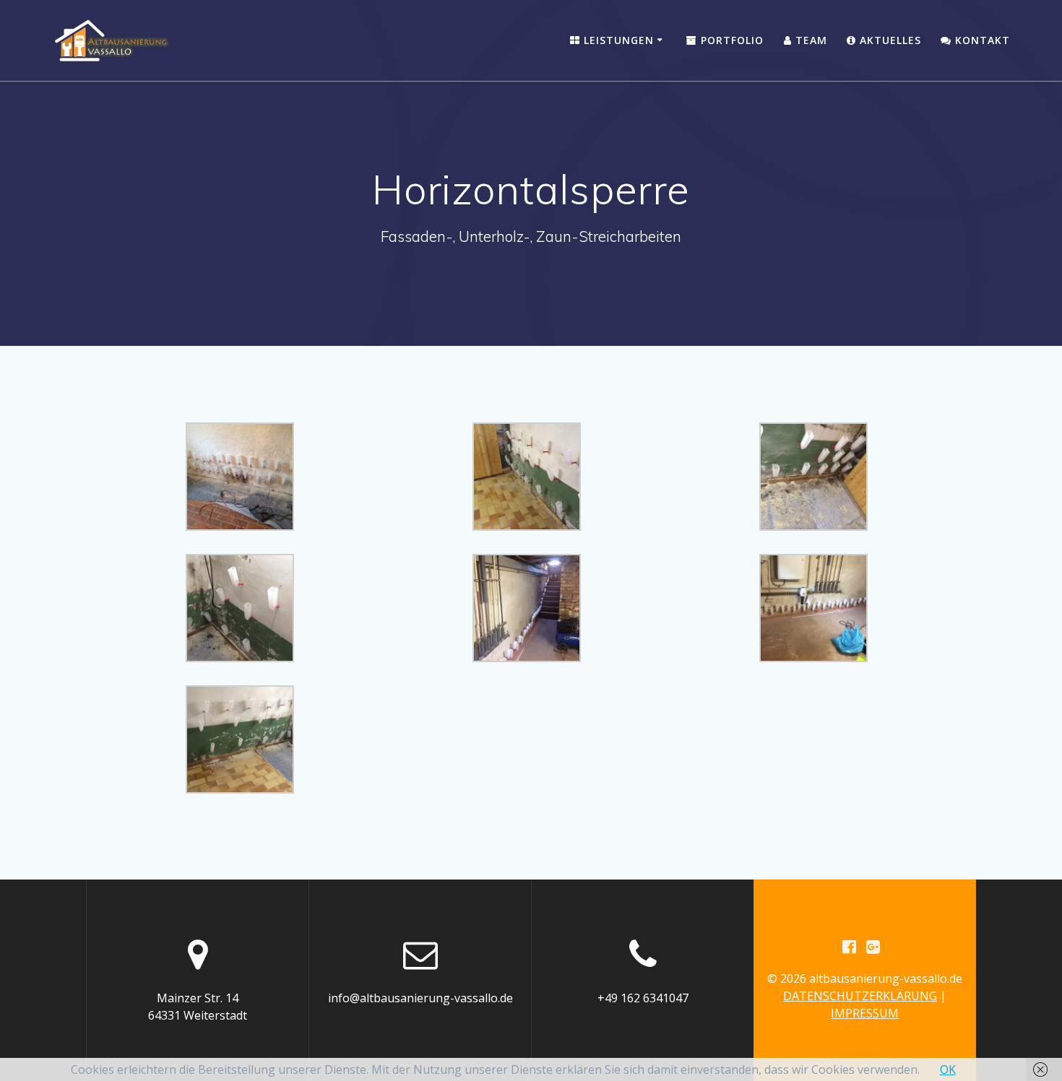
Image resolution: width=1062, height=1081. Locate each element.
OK (948, 1069)
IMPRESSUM (865, 1013)
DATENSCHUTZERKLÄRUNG (860, 996)
